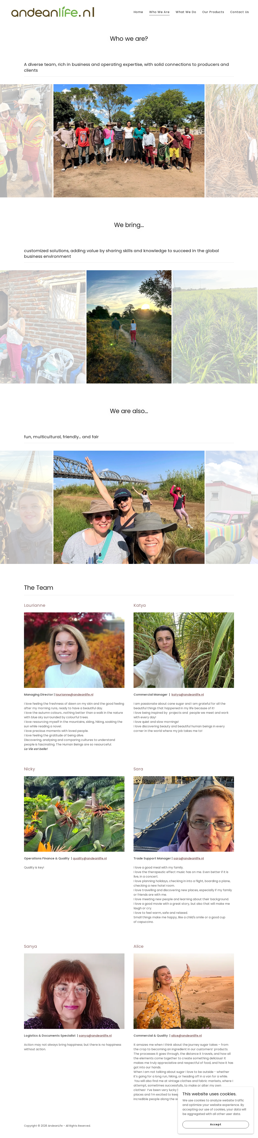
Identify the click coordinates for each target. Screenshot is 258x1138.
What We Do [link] (186, 12)
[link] (53, 11)
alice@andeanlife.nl (186, 1031)
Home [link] (138, 12)
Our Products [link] (213, 12)
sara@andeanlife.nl (188, 854)
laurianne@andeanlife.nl (74, 690)
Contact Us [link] (239, 12)
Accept (215, 1124)
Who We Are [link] (159, 12)
